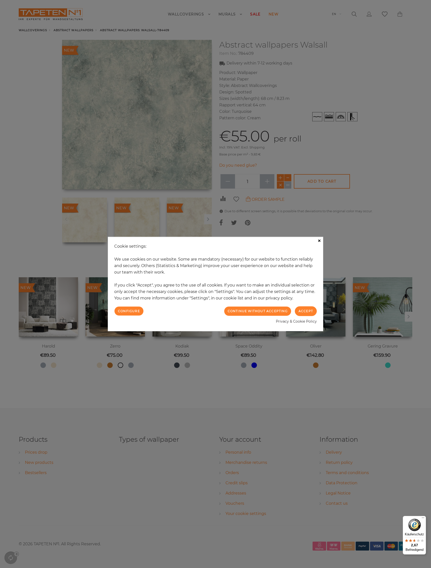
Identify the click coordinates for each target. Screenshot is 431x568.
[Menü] (423, 519)
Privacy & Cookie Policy (296, 321)
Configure (129, 311)
